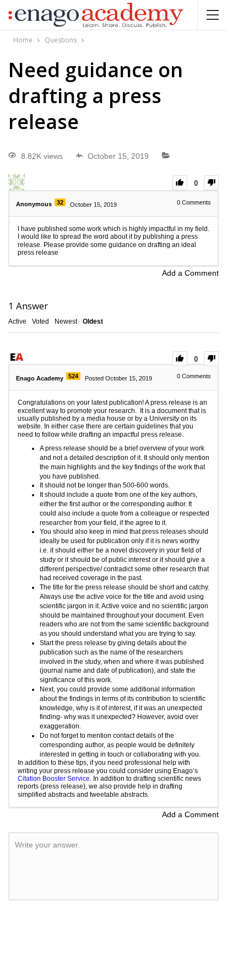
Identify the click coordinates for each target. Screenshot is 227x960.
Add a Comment (190, 273)
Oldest (93, 321)
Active (17, 321)
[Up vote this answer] (179, 358)
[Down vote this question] (211, 182)
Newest (66, 321)
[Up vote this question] (179, 182)
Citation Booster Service (54, 778)
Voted (40, 321)
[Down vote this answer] (211, 358)
